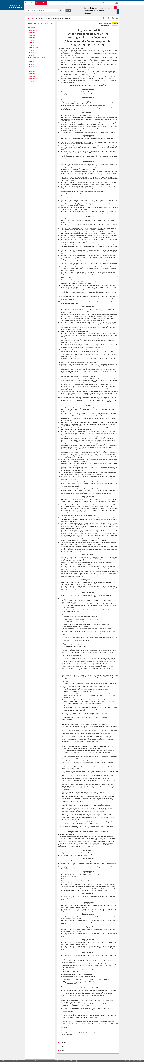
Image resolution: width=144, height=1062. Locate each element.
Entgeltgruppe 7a (32, 32)
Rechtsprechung (53, 3)
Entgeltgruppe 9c (32, 42)
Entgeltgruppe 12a (33, 55)
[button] (116, 3)
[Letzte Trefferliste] (63, 10)
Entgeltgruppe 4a (32, 30)
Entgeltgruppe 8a (32, 35)
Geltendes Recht (29, 3)
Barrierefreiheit (53, 1061)
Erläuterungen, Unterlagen (81, 3)
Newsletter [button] (22, 1061)
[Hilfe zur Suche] (60, 10)
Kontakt (15, 1061)
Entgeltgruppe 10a (33, 47)
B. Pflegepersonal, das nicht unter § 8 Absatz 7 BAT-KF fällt (39, 58)
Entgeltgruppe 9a (32, 37)
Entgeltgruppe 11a (33, 50)
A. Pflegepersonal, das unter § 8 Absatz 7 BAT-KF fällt (40, 24)
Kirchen (5, 1061)
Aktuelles (110, 3)
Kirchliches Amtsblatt (66, 3)
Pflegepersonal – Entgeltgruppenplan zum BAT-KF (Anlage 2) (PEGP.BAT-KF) (54, 18)
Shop (104, 3)
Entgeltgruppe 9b (32, 40)
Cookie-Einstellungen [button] (70, 1061)
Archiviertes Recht (41, 3)
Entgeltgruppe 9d (32, 45)
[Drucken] (117, 18)
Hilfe (61, 1061)
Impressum (30, 1061)
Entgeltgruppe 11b (33, 52)
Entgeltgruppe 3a (32, 27)
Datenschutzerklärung (41, 1061)
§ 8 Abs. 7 (90, 843)
